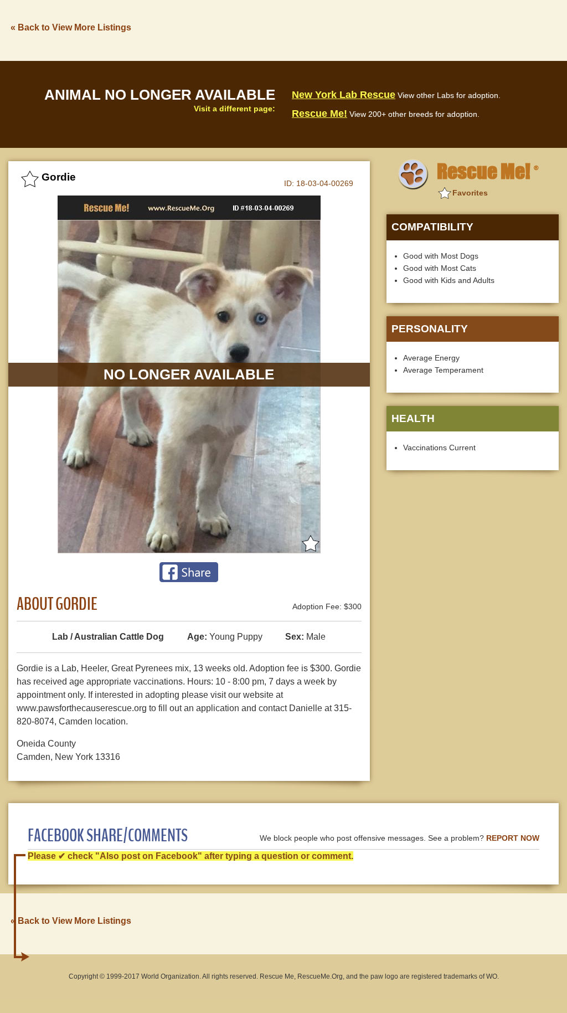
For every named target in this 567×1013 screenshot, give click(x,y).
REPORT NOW (512, 838)
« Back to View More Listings (71, 27)
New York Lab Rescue (343, 94)
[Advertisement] (357, 29)
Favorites (470, 192)
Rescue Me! (319, 113)
